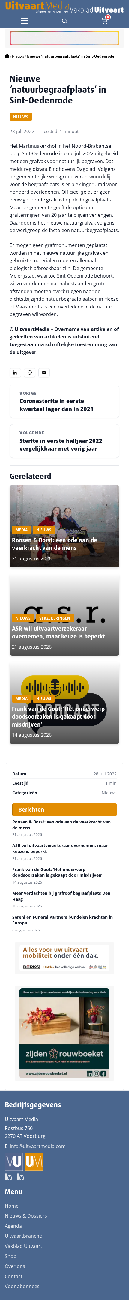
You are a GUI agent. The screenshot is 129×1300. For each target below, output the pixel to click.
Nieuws (18, 56)
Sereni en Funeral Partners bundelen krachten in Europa (62, 920)
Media (22, 529)
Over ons (15, 1266)
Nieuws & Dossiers (26, 1215)
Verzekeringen (54, 618)
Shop (10, 1256)
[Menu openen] (24, 21)
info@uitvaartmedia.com (38, 1146)
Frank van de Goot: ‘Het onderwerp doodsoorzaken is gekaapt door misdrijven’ (58, 716)
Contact (13, 1276)
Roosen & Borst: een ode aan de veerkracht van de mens (54, 544)
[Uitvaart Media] (64, 7)
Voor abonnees (22, 1286)
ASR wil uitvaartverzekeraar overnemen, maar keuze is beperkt (58, 632)
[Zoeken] (64, 21)
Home (12, 1206)
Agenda (13, 1226)
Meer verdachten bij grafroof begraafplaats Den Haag (61, 896)
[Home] (7, 56)
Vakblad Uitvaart (23, 1246)
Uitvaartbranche (23, 1236)
